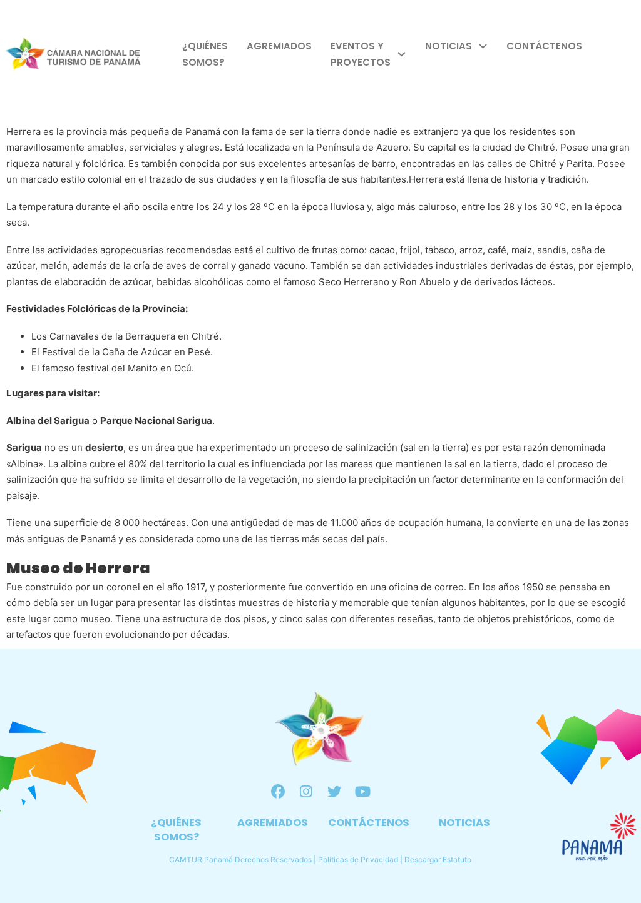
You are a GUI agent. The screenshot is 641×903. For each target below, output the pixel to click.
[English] (620, 54)
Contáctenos (544, 46)
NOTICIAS (464, 822)
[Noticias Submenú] (483, 46)
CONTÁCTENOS (368, 822)
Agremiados (279, 46)
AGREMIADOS (272, 822)
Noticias (448, 46)
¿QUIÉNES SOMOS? (176, 829)
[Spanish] (634, 54)
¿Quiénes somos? (205, 54)
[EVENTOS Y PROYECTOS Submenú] (401, 54)
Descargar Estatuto (437, 859)
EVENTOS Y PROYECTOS (361, 54)
